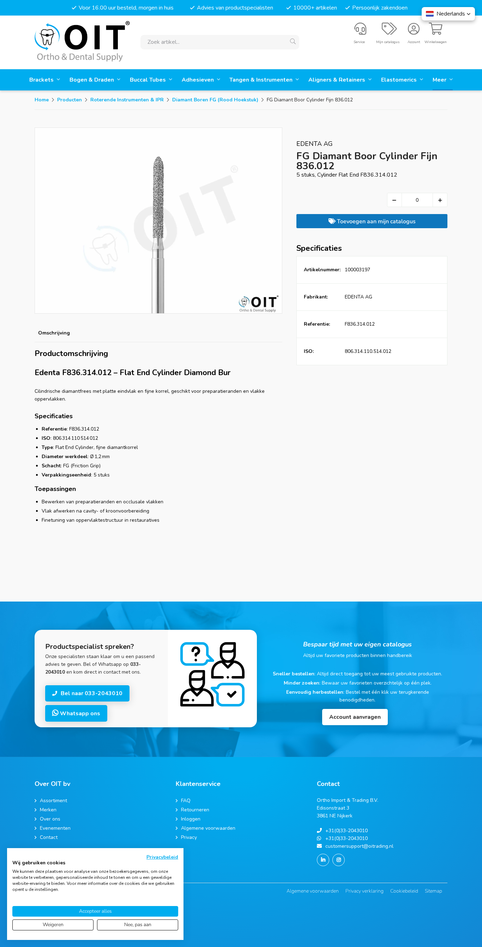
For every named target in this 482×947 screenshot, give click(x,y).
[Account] (414, 32)
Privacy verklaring (364, 891)
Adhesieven (198, 80)
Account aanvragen (355, 717)
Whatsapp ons (79, 713)
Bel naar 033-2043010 (91, 693)
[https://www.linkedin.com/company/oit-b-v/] (323, 860)
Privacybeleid (162, 857)
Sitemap (433, 891)
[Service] (360, 32)
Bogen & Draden (92, 80)
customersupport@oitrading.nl (359, 846)
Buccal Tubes (148, 80)
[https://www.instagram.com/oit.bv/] (338, 860)
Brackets (42, 80)
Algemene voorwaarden (313, 891)
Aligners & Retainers (337, 80)
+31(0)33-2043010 (346, 830)
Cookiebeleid (404, 891)
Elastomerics (399, 80)
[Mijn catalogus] (389, 32)
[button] (448, 14)
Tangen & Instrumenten (261, 80)
